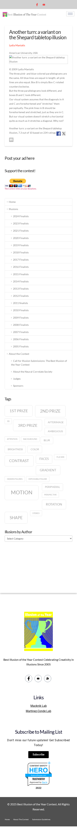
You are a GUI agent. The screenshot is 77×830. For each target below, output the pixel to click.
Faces (44, 459)
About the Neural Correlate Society (32, 371)
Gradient (48, 470)
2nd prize (50, 410)
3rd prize (27, 425)
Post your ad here (20, 158)
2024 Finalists (21, 216)
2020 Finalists (21, 238)
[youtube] (44, 4)
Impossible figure (37, 479)
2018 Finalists (21, 252)
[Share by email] (11, 140)
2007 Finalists (21, 332)
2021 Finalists (21, 230)
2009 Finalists (21, 317)
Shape (16, 517)
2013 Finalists (21, 288)
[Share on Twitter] (64, 133)
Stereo (36, 513)
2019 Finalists (21, 245)
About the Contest (19, 353)
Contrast (19, 460)
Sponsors (18, 385)
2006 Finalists (21, 339)
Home (12, 201)
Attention (12, 439)
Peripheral (52, 486)
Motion (21, 492)
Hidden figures (15, 479)
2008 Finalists (21, 324)
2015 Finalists (21, 274)
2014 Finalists (21, 281)
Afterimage (56, 422)
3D (8, 421)
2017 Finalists (21, 259)
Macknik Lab (38, 706)
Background (30, 439)
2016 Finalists (21, 266)
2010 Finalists (21, 310)
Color (35, 449)
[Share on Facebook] (58, 133)
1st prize (18, 410)
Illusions (13, 209)
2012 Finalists (21, 295)
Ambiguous (55, 431)
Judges (17, 378)
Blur (47, 440)
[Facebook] (37, 4)
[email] (47, 678)
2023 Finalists (21, 223)
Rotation (54, 504)
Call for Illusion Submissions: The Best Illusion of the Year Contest (39, 362)
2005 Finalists (21, 346)
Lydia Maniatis (17, 45)
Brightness (15, 449)
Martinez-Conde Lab (38, 711)
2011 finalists (20, 303)
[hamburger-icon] (70, 13)
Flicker (60, 457)
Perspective (50, 494)
